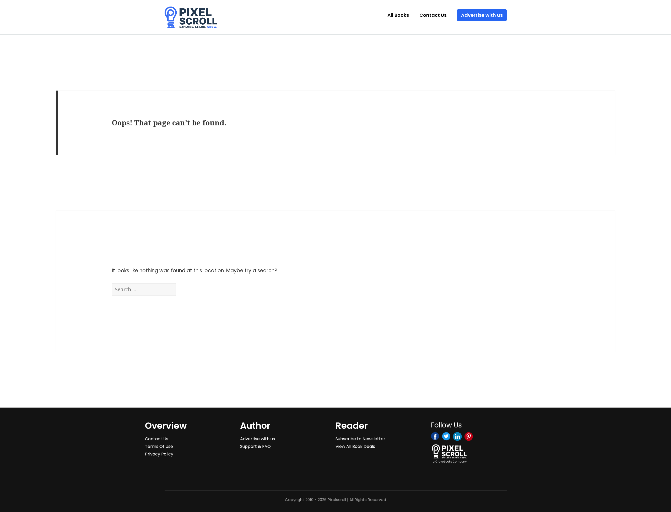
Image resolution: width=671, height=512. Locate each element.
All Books (398, 15)
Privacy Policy (159, 454)
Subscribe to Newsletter (360, 439)
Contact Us (433, 15)
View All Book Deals (355, 446)
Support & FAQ (255, 446)
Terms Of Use (159, 446)
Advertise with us (482, 15)
